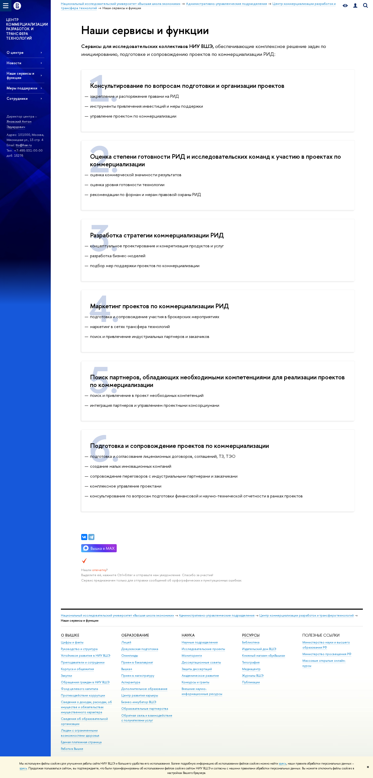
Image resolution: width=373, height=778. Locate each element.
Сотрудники (17, 98)
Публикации (251, 682)
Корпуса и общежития (77, 669)
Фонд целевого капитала (79, 689)
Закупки (66, 675)
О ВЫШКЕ (70, 635)
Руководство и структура (79, 649)
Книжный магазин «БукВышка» (263, 655)
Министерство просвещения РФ (326, 654)
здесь (282, 763)
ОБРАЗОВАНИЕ (135, 635)
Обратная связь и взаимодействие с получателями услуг (146, 718)
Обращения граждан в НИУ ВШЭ (85, 682)
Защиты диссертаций (197, 669)
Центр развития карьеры (139, 695)
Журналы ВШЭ (253, 675)
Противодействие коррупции (83, 695)
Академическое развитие (200, 675)
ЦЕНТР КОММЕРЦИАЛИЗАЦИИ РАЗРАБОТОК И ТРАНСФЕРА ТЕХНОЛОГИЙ (27, 29)
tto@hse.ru (24, 145)
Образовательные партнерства (144, 708)
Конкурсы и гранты (195, 682)
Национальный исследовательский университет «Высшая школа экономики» (117, 615)
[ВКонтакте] (84, 537)
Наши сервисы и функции (20, 75)
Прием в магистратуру (137, 675)
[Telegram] (91, 537)
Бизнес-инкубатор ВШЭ (138, 702)
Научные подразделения (200, 642)
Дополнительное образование (144, 689)
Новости (14, 62)
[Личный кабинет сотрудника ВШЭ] (355, 5)
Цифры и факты (72, 642)
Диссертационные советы (201, 662)
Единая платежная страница (81, 742)
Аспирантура (130, 682)
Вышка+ (126, 669)
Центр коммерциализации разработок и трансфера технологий (306, 615)
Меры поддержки (22, 88)
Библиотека (250, 642)
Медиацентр (251, 669)
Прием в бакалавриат (137, 662)
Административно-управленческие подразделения (217, 615)
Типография (251, 662)
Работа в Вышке (72, 749)
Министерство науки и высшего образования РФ (326, 645)
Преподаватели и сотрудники (83, 662)
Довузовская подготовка (139, 649)
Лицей (126, 642)
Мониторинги (192, 655)
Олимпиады (129, 655)
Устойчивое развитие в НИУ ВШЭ (85, 655)
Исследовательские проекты (203, 649)
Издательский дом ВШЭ (259, 649)
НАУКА (188, 635)
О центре (15, 52)
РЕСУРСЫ (251, 635)
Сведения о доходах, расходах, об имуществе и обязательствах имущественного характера (86, 707)
